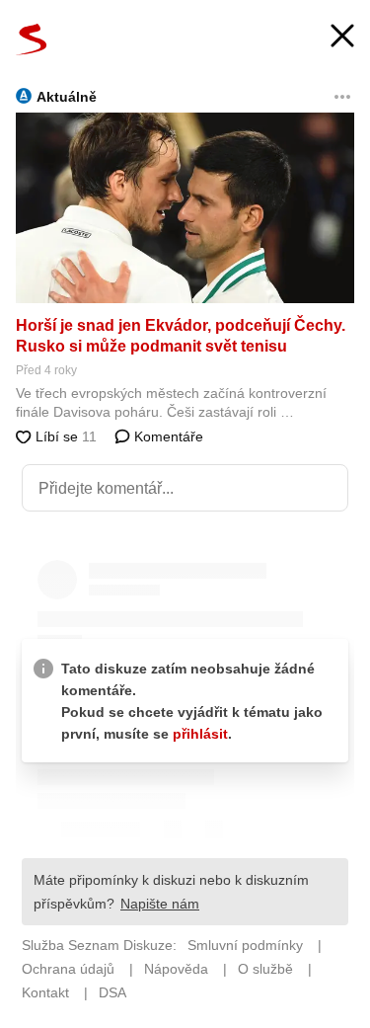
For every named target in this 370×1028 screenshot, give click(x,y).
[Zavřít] (342, 38)
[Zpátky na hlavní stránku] (31, 39)
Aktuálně (67, 97)
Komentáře (166, 436)
